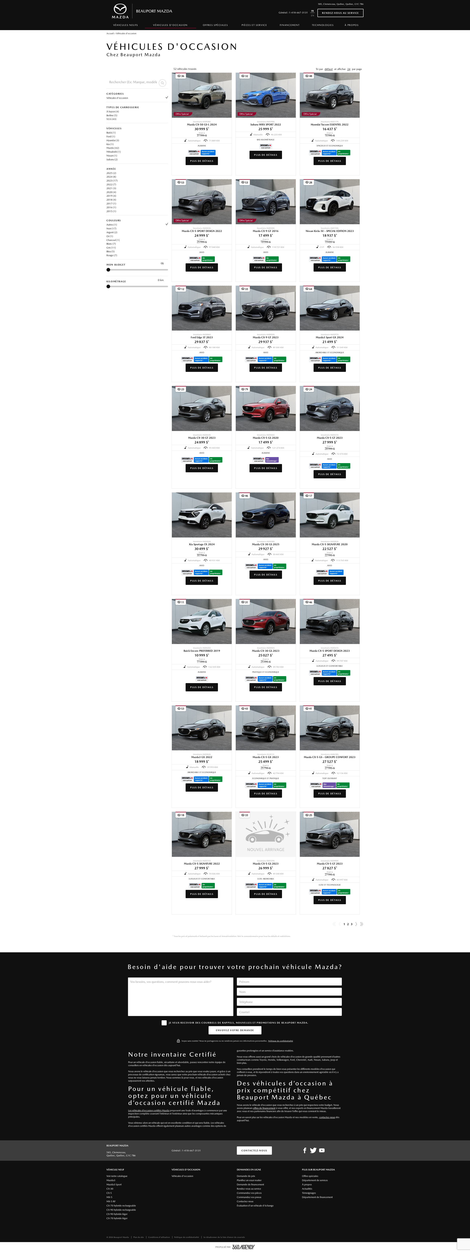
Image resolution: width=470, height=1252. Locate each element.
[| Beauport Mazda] (322, 1151)
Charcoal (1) (113, 240)
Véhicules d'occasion (117, 98)
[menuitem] (125, 26)
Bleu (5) (110, 251)
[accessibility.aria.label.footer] (243, 1247)
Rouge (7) (111, 255)
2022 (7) (111, 184)
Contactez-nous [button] (254, 1150)
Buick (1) (111, 132)
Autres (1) (111, 224)
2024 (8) (111, 176)
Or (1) (109, 236)
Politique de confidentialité (280, 1041)
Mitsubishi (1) (113, 151)
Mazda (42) (112, 148)
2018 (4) (111, 199)
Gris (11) (111, 247)
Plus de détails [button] (201, 161)
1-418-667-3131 (298, 12)
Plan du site (138, 1237)
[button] (329, 69)
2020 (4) (111, 192)
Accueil (110, 33)
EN (312, 15)
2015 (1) (111, 211)
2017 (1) (111, 203)
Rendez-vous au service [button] (340, 13)
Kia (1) (110, 144)
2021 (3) (111, 188)
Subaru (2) (112, 159)
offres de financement (264, 1108)
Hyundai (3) (112, 140)
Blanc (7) (111, 243)
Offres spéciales (215, 25)
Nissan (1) (111, 155)
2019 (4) (111, 195)
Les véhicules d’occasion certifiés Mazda (148, 1110)
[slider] (108, 270)
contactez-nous (327, 1117)
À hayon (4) (112, 111)
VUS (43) (111, 119)
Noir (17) (111, 228)
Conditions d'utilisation (159, 1237)
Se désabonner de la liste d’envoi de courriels (224, 1237)
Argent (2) (111, 232)
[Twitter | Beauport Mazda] (313, 1151)
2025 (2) (111, 173)
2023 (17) (112, 180)
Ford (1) (110, 136)
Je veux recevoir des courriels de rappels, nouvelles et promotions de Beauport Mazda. (238, 1022)
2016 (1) (111, 207)
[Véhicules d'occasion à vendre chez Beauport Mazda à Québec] (356, 924)
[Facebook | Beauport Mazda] (305, 1151)
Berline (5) (111, 115)
